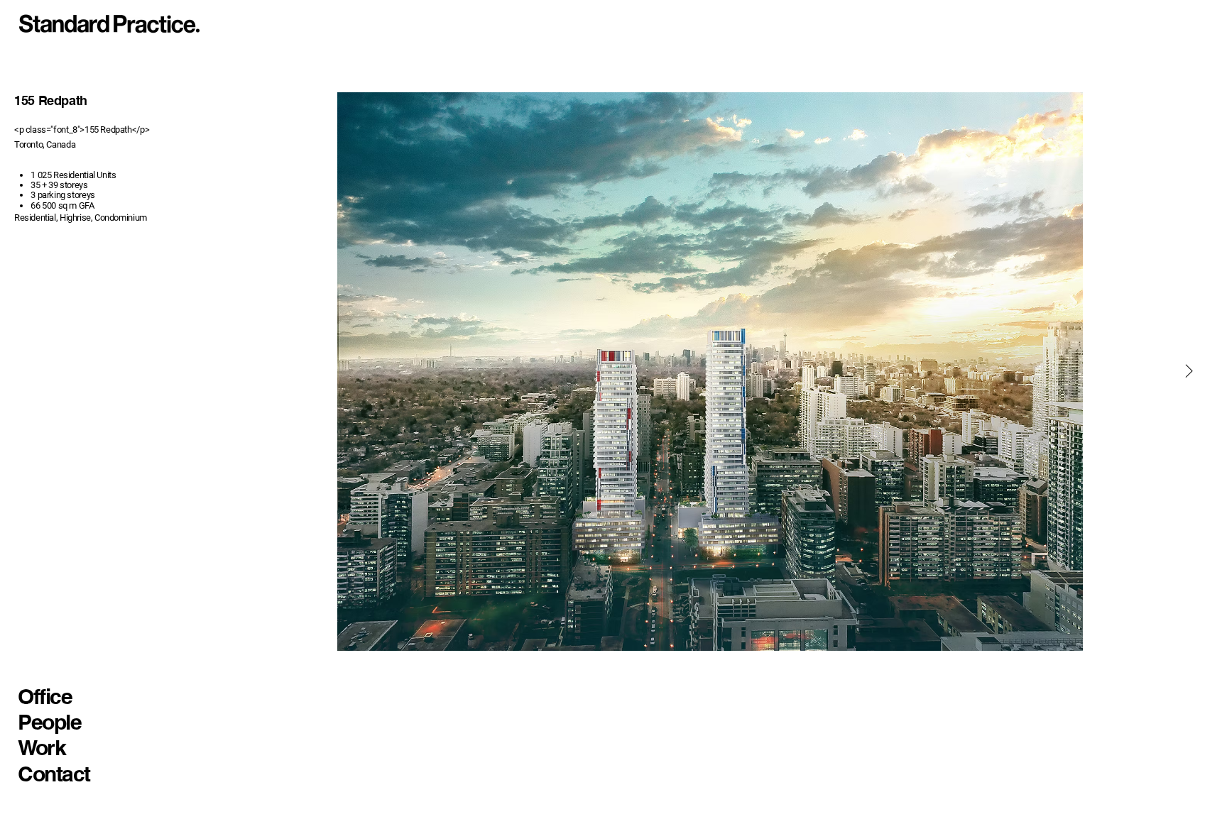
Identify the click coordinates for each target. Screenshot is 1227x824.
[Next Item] (1188, 371)
